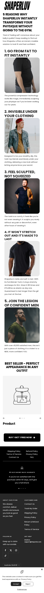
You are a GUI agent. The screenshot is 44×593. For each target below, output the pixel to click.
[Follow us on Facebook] (5, 550)
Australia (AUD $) (10, 565)
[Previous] (4, 418)
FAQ (32, 457)
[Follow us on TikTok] (5, 555)
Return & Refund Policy (31, 523)
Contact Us (14, 457)
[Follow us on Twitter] (10, 550)
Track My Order (30, 508)
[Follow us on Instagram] (16, 550)
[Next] (40, 418)
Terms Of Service (13, 454)
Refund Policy (32, 451)
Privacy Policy (32, 454)
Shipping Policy (14, 451)
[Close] (42, 569)
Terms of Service (31, 529)
